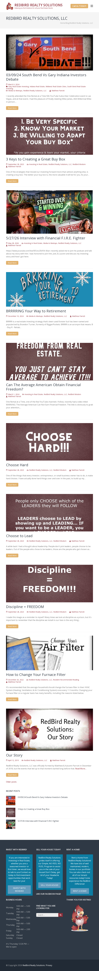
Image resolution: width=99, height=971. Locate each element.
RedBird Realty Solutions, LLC (34, 90)
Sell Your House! (49, 885)
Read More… (80, 768)
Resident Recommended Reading (66, 680)
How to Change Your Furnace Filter (36, 674)
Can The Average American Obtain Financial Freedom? (43, 387)
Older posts (11, 781)
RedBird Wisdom (79, 164)
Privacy (49, 965)
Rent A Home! (79, 891)
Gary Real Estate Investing (18, 86)
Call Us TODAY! (79, 6)
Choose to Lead (19, 535)
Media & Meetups (15, 90)
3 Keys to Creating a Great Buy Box (35, 159)
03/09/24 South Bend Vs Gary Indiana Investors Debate (46, 77)
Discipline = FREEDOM (25, 606)
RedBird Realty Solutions (38, 5)
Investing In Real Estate (38, 164)
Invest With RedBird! (19, 889)
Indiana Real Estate (37, 86)
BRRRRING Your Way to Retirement (36, 310)
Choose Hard (17, 464)
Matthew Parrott (58, 90)
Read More (12, 108)
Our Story (14, 755)
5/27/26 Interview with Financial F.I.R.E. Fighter (45, 237)
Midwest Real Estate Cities (56, 86)
